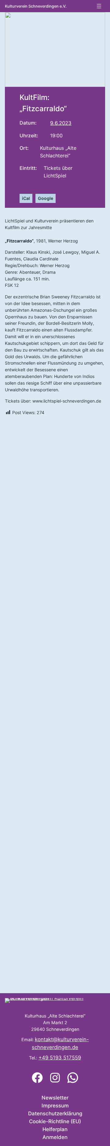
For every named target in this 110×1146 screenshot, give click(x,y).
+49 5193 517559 (59, 1058)
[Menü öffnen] (99, 6)
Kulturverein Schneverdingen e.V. (36, 6)
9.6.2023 (61, 123)
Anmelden (55, 1137)
